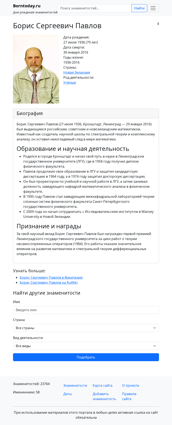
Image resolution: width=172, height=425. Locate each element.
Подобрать (86, 357)
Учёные (69, 82)
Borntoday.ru (26, 6)
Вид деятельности (28, 337)
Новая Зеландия (76, 72)
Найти (139, 8)
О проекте (130, 385)
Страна (19, 319)
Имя (16, 301)
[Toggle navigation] (153, 8)
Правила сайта (129, 396)
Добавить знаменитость (104, 396)
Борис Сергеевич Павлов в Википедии (51, 277)
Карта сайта (102, 385)
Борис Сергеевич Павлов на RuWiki (49, 282)
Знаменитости (75, 385)
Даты (67, 394)
